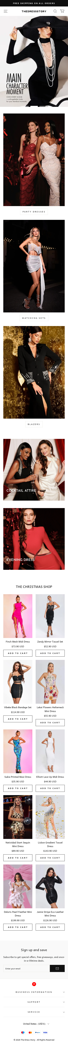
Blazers (34, 424)
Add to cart (18, 653)
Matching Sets (34, 318)
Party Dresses (34, 211)
